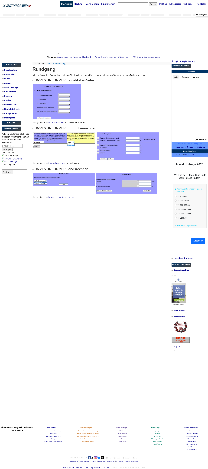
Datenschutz (82, 467)
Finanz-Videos (192, 449)
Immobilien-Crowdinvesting (53, 441)
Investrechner (11, 70)
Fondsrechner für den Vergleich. (63, 197)
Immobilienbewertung (53, 436)
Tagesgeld (157, 431)
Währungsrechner (192, 444)
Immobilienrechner (57, 163)
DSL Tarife (119, 461)
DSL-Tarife (122, 431)
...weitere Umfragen (183, 258)
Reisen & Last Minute (131, 461)
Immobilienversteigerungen (53, 431)
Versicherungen (11, 87)
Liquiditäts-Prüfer (56, 122)
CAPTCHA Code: (9, 152)
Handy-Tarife (122, 433)
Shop (189, 3)
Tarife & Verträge (121, 428)
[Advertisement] (16, 212)
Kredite (7, 100)
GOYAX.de (189, 154)
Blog (164, 3)
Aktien (7, 83)
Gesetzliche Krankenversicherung (88, 433)
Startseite (66, 3)
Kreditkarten (123, 441)
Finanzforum (108, 3)
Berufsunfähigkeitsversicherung (88, 436)
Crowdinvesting (181, 270)
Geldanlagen (10, 91)
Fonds (7, 78)
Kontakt (201, 3)
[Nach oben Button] (126, 458)
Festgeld (157, 433)
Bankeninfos (192, 441)
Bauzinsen (53, 433)
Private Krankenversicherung (88, 431)
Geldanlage (155, 428)
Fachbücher (179, 310)
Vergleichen (92, 3)
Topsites (176, 3)
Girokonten (157, 436)
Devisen (8, 96)
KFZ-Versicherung (88, 441)
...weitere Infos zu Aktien (190, 147)
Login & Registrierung (184, 61)
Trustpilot (176, 346)
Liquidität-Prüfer (12, 109)
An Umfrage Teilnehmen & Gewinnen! (112, 57)
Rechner (78, 3)
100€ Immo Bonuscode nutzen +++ (149, 57)
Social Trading (157, 444)
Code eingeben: (9, 164)
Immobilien (9, 74)
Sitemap (106, 467)
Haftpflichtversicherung (88, 439)
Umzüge (53, 439)
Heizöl (123, 439)
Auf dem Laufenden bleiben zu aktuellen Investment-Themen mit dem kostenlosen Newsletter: (15, 138)
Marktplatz (9, 117)
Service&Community (190, 428)
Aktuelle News (192, 439)
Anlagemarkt (10, 113)
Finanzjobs (192, 431)
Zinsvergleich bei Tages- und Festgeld (74, 57)
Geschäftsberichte (192, 436)
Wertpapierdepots (157, 439)
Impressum (95, 467)
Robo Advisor (157, 441)
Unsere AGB (68, 467)
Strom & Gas (122, 436)
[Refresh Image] (9, 161)
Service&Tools (10, 104)
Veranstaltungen (192, 433)
